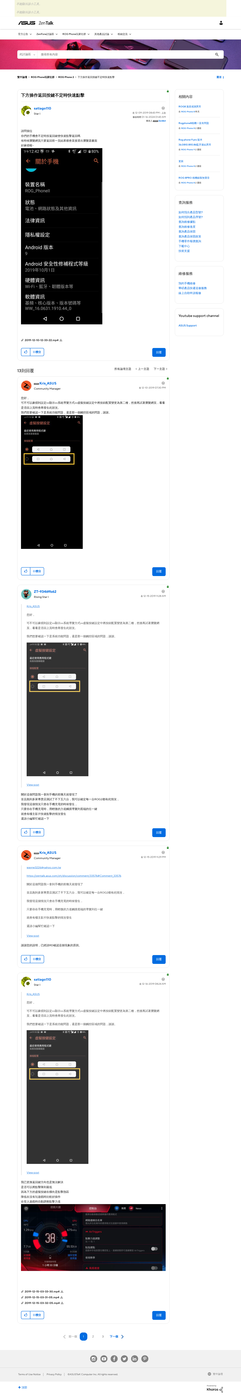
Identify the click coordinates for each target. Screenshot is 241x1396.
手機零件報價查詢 (190, 241)
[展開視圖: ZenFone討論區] (56, 34)
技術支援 (184, 251)
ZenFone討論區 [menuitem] (45, 34)
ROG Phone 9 (188, 149)
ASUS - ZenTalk (35, 23)
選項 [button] (218, 77)
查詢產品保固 (187, 231)
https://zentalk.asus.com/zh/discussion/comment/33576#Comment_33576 (74, 876)
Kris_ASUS (33, 606)
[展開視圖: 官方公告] (30, 34)
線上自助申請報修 (190, 293)
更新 (181, 161)
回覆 (159, 352)
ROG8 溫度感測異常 (190, 106)
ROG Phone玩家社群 (43, 77)
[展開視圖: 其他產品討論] (112, 34)
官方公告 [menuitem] (23, 34)
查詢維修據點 (187, 222)
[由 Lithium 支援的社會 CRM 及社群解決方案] (215, 1388)
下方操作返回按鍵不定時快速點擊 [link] (96, 77)
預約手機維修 (187, 283)
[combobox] (130, 54)
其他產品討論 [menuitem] (101, 34)
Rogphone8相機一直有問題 (194, 123)
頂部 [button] (24, 1387)
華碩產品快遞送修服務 (193, 288)
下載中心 (184, 246)
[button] (25, 352)
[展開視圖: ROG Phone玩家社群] (88, 34)
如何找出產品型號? (191, 212)
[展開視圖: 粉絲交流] (130, 34)
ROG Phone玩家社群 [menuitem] (74, 34)
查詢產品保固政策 (190, 236)
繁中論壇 (22, 77)
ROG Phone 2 (66, 77)
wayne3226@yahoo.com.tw (44, 867)
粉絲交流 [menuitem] (123, 34)
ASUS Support (188, 325)
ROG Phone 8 (188, 111)
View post (33, 785)
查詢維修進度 (187, 227)
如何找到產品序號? (191, 217)
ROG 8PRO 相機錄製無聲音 (194, 178)
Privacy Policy (54, 1374)
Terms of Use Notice (29, 1374)
